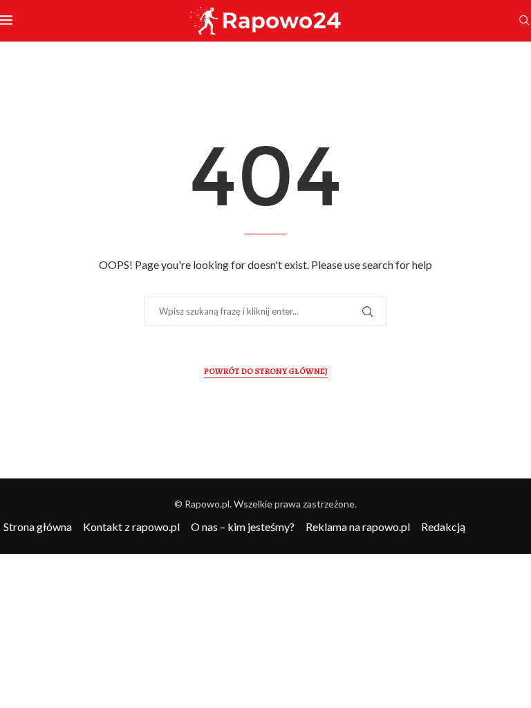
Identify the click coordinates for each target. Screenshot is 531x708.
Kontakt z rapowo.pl (131, 526)
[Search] (524, 21)
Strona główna (37, 526)
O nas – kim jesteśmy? (243, 526)
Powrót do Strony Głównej (266, 371)
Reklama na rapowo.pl (358, 526)
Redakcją (443, 526)
